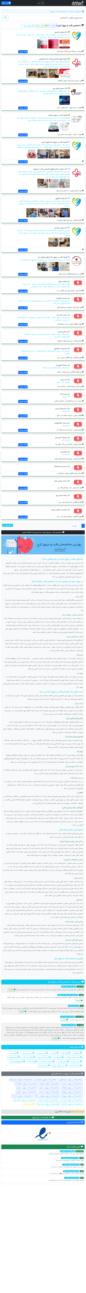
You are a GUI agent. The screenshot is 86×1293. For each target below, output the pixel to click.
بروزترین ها (27, 25)
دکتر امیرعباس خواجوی (62, 348)
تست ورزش (76, 1061)
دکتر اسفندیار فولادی (63, 298)
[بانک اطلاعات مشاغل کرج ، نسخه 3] (78, 3)
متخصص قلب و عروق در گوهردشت (25, 1084)
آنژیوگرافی (76, 1053)
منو (39, 2)
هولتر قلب (64, 1053)
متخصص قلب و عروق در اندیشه (22, 1096)
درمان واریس (41, 1053)
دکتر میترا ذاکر (65, 394)
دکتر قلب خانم (75, 1066)
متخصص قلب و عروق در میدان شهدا (21, 1079)
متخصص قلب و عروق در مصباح (26, 1088)
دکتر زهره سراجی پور (63, 495)
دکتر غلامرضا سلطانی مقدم (60, 509)
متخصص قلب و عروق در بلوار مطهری (70, 1079)
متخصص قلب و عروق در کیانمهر (26, 1092)
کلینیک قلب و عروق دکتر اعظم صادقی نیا (53, 257)
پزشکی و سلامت (74, 11)
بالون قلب (13, 1053)
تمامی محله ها (28, 1104)
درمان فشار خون (43, 1057)
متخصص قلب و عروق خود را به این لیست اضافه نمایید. (42, 532)
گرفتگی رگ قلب (28, 1057)
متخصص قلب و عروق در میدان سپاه (48, 1104)
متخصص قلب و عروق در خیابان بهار (24, 1100)
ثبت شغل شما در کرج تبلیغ (42, 1117)
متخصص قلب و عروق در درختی (49, 1088)
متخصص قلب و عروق (58, 11)
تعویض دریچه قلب (46, 1061)
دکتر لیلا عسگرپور (61, 198)
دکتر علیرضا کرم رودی (62, 437)
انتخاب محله (41, 25)
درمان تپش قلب (27, 1053)
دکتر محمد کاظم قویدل (62, 423)
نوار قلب (54, 1053)
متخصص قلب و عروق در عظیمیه (49, 1084)
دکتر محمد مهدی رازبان (62, 481)
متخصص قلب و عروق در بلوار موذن (45, 1079)
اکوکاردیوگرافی (13, 1057)
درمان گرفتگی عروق (59, 1066)
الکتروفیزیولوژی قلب (16, 1061)
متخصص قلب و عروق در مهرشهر (72, 1092)
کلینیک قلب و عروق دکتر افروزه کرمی (54, 142)
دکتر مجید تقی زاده (63, 315)
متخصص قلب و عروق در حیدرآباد (49, 1092)
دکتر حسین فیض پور (60, 88)
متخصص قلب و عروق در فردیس (72, 1084)
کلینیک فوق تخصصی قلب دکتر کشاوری (53, 59)
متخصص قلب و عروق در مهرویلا (72, 1096)
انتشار (53, 25)
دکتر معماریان (65, 452)
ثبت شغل (5, 3)
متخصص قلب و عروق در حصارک (48, 1100)
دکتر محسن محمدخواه (62, 466)
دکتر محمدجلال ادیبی (62, 408)
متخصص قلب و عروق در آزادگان (72, 1104)
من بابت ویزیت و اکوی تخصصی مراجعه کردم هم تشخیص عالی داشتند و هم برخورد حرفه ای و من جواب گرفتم (45, 998)
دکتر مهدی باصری (61, 32)
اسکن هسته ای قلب (73, 1057)
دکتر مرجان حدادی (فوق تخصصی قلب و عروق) (50, 169)
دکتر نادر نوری (65, 379)
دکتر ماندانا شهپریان (63, 365)
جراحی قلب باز (62, 1061)
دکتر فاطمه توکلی (64, 281)
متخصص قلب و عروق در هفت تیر (71, 1100)
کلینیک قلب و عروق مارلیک (58, 115)
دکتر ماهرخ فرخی (64, 331)
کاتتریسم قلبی (43, 1066)
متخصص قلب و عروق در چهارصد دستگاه (47, 1096)
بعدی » (74, 525)
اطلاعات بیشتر (23, 52)
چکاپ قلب (31, 1061)
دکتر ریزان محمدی (61, 227)
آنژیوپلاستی (58, 1057)
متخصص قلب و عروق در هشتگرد (72, 1088)
